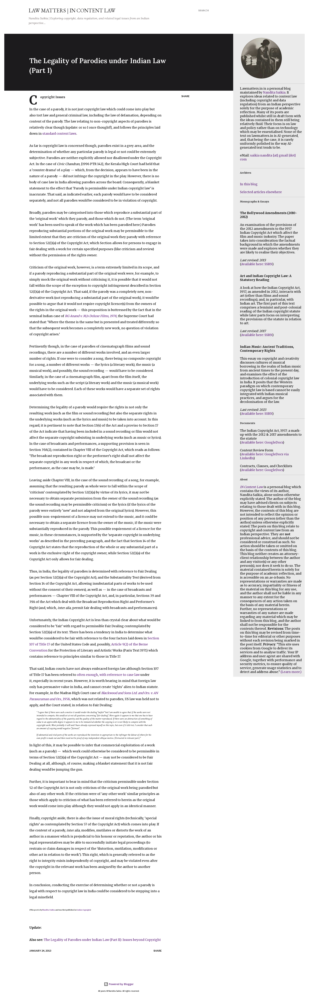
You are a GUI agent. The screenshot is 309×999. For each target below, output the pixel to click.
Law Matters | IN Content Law (72, 10)
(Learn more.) (291, 672)
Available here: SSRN (256, 264)
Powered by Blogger (121, 984)
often (81, 675)
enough (92, 675)
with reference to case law (119, 675)
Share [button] (185, 96)
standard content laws (59, 134)
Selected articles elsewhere (261, 192)
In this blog (249, 184)
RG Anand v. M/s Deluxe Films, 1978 (90, 316)
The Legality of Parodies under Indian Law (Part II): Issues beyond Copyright (102, 940)
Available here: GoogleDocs (262, 442)
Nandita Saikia (48, 910)
